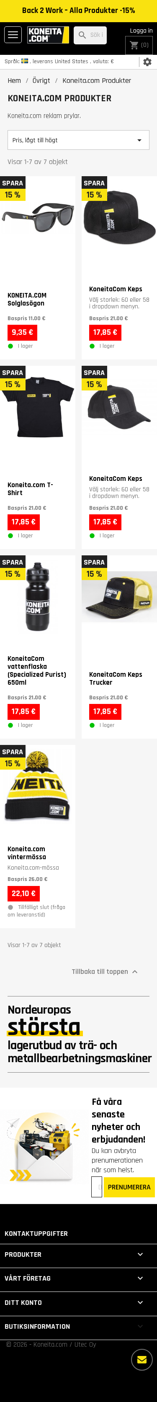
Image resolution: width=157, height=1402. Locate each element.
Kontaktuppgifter (36, 1233)
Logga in (141, 30)
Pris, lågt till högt (78, 140)
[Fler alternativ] (142, 1360)
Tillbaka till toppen (106, 972)
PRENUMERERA (129, 1187)
